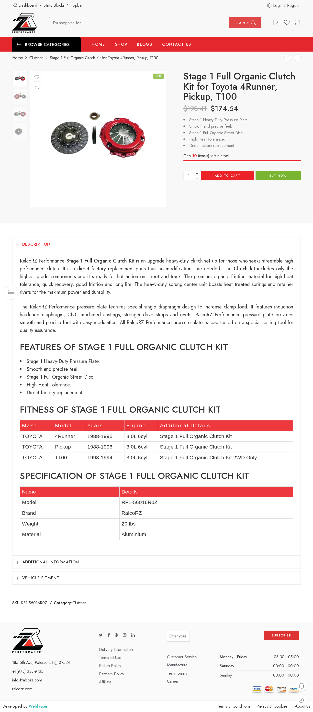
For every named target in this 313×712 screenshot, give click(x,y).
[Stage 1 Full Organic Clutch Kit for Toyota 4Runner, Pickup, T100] (20, 78)
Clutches (36, 58)
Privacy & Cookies (272, 706)
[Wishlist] (37, 77)
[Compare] (37, 88)
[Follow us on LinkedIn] (133, 635)
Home (17, 58)
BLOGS (144, 44)
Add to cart (227, 176)
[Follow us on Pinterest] (116, 635)
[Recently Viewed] (301, 700)
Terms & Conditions (233, 706)
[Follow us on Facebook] (109, 635)
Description (36, 244)
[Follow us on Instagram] (124, 635)
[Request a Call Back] (301, 685)
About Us (302, 706)
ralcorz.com (22, 689)
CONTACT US (176, 44)
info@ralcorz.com (27, 680)
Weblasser (38, 706)
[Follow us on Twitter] (101, 635)
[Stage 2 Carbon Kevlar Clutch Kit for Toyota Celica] (297, 57)
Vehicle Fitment (40, 578)
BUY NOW (278, 176)
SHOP (121, 44)
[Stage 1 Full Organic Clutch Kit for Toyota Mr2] (287, 57)
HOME (98, 44)
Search (242, 23)
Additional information (50, 562)
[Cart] (276, 22)
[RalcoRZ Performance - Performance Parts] (24, 23)
